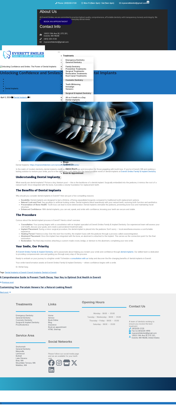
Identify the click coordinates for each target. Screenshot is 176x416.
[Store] (66, 363)
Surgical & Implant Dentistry (78, 93)
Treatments (68, 55)
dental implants (127, 252)
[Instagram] (59, 363)
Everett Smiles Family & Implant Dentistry (138, 171)
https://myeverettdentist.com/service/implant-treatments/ (54, 165)
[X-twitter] (74, 363)
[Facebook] (51, 363)
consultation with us (79, 258)
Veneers (69, 89)
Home (7, 84)
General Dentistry (74, 62)
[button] (38, 8)
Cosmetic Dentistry (74, 80)
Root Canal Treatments (76, 76)
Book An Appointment (56, 21)
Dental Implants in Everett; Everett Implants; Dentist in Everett (30, 272)
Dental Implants (20, 97)
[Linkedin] (51, 370)
